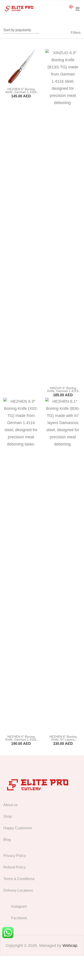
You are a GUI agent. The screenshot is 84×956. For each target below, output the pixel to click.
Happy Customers (17, 828)
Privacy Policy (14, 856)
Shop (7, 816)
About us (10, 805)
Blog (7, 840)
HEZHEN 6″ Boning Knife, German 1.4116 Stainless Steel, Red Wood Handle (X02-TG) (21, 741)
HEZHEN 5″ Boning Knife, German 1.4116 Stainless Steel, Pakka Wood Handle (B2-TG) (21, 93)
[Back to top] (71, 943)
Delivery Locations (18, 890)
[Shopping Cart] (67, 8)
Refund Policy (14, 867)
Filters (76, 33)
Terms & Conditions (18, 879)
